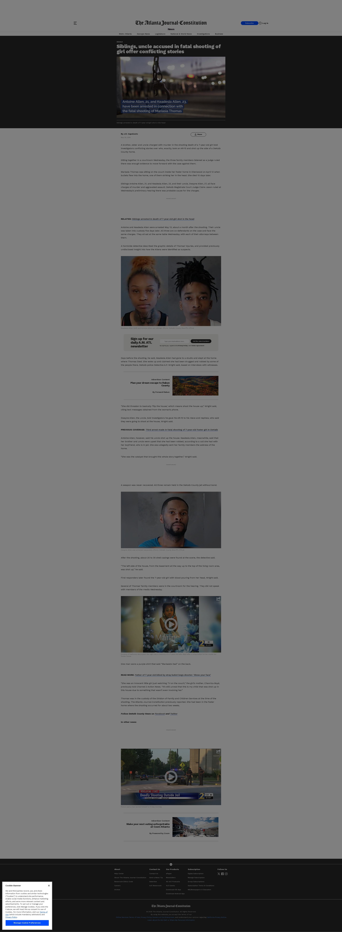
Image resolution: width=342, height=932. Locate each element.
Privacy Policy (11, 917)
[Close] (49, 886)
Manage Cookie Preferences (27, 923)
